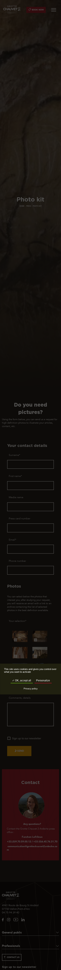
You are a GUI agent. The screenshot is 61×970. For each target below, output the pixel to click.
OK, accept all (22, 680)
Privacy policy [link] (31, 688)
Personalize (43, 680)
